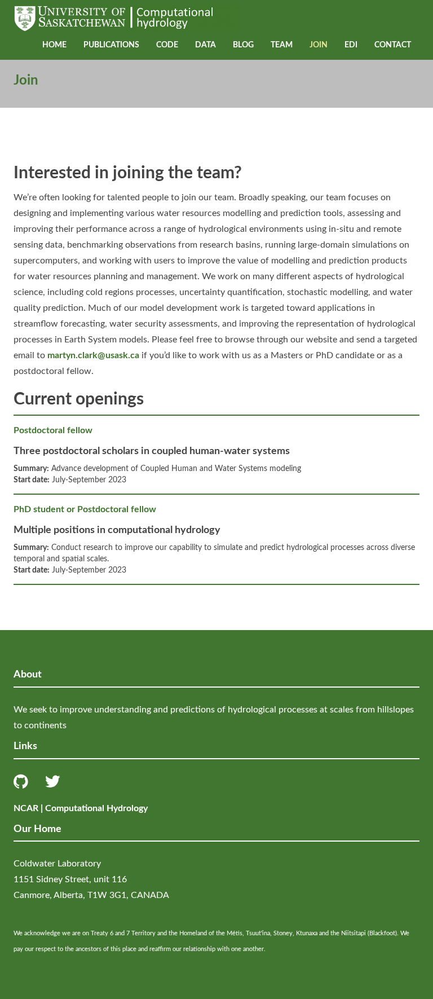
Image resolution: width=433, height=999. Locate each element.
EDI (350, 45)
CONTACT (392, 45)
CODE (167, 45)
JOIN (319, 45)
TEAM (282, 45)
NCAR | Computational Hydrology (81, 808)
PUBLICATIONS (111, 45)
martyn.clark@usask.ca (93, 355)
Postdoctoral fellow (53, 430)
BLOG (243, 45)
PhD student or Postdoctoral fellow (85, 509)
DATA (205, 45)
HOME (54, 45)
